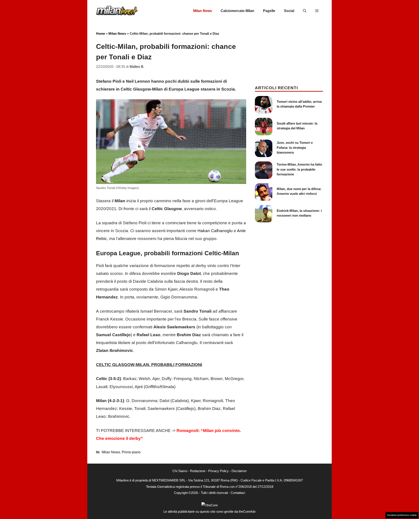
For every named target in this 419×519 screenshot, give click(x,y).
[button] (305, 10)
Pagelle (269, 11)
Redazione (197, 471)
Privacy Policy (218, 471)
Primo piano (131, 452)
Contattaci (238, 493)
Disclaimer (239, 471)
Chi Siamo (179, 471)
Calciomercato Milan (237, 11)
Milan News (202, 11)
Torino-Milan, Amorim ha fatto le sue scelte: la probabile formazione (299, 169)
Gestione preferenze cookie (402, 515)
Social (289, 11)
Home (100, 33)
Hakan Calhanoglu (215, 230)
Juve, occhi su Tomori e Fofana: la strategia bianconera (295, 147)
